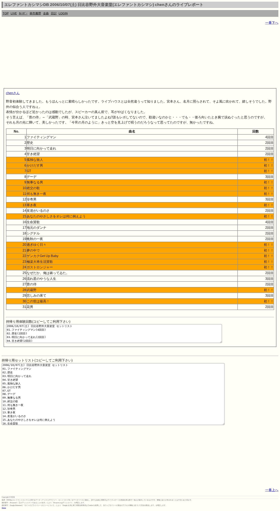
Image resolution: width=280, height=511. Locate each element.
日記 (54, 13)
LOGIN (63, 13)
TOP (6, 13)
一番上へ (271, 490)
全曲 (46, 13)
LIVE (14, 13)
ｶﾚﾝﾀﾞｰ (23, 13)
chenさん (13, 93)
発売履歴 (35, 13)
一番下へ (271, 22)
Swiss (4, 508)
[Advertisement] (125, 57)
